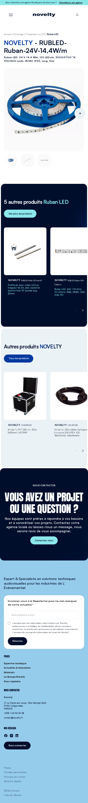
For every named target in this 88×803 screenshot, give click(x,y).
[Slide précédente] (8, 113)
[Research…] (77, 15)
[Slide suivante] (79, 113)
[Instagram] (11, 736)
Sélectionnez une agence (71, 2)
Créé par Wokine (12, 795)
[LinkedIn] (17, 736)
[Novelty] (44, 15)
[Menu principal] (11, 15)
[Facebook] (6, 736)
